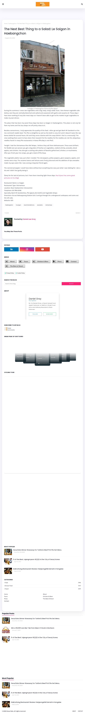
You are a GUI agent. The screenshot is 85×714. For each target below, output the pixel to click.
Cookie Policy (21, 273)
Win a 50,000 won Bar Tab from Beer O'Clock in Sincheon (32, 628)
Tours (26, 261)
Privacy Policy (10, 273)
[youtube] (42, 249)
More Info (49, 314)
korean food (43, 585)
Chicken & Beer (42, 261)
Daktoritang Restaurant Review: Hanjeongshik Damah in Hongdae (38, 569)
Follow (35, 314)
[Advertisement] (10, 509)
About (12, 261)
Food (43, 582)
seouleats (40, 205)
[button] (40, 363)
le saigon (18, 205)
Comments (11, 330)
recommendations (29, 205)
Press (60, 261)
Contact (73, 261)
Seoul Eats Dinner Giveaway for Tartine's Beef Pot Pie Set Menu (37, 550)
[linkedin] (11, 249)
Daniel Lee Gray (29, 219)
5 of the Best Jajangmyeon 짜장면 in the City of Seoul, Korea (36, 559)
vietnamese (48, 205)
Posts (9, 328)
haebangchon (12, 23)
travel (43, 589)
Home (5, 23)
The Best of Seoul (16, 266)
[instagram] (27, 249)
